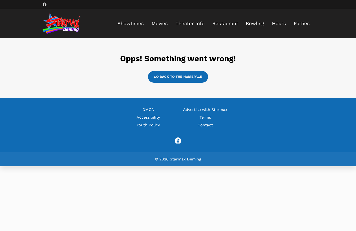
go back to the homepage (178, 77)
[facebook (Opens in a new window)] (44, 4)
